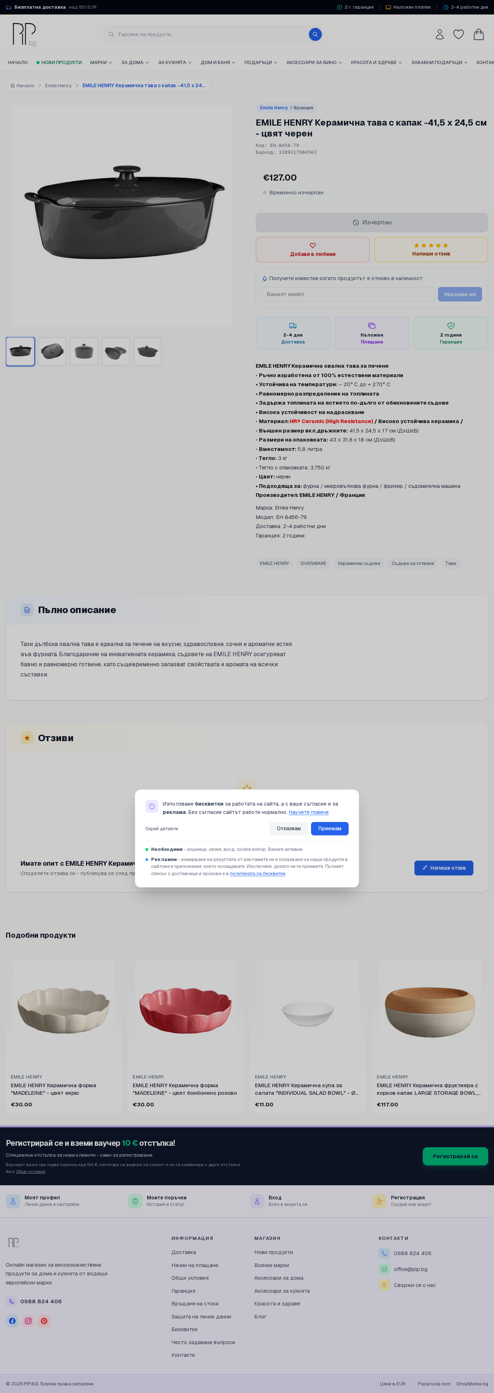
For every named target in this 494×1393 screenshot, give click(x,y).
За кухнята (172, 62)
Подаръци (258, 62)
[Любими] (458, 34)
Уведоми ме (460, 294)
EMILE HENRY (274, 563)
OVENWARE (314, 563)
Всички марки (271, 1265)
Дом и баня (215, 62)
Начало (18, 62)
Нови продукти (62, 62)
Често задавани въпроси (203, 1342)
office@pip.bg (410, 1269)
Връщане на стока (194, 1303)
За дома (132, 62)
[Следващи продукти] (487, 1034)
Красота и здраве (374, 62)
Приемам (329, 829)
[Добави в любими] (111, 961)
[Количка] (478, 34)
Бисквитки (184, 1329)
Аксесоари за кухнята (282, 1290)
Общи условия (30, 1171)
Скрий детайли (161, 829)
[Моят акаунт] (440, 34)
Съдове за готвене (413, 563)
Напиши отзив (448, 868)
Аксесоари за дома (278, 1277)
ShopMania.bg (472, 1384)
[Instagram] (28, 1320)
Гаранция (183, 1290)
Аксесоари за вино (311, 62)
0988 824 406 (412, 1253)
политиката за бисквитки (257, 873)
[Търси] (315, 34)
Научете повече (309, 812)
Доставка (183, 1252)
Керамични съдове (359, 563)
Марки (98, 62)
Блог (260, 1316)
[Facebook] (12, 1320)
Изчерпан (377, 222)
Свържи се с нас (415, 1285)
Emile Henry (286, 108)
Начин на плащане (194, 1265)
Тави (451, 563)
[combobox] (213, 34)
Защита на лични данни (201, 1316)
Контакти (183, 1354)
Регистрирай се (455, 1156)
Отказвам (289, 829)
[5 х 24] (20, 351)
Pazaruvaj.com (434, 1384)
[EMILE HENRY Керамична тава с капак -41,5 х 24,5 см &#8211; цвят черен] (83, 351)
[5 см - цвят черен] (52, 351)
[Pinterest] (44, 1320)
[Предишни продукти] (7, 1034)
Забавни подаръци (436, 62)
